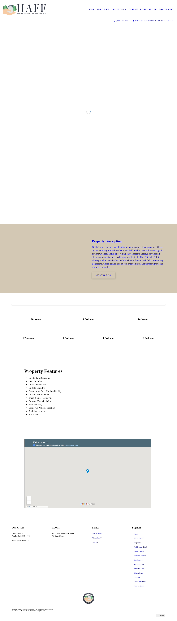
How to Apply (166, 9)
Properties (117, 9)
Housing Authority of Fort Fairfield (154, 21)
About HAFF (103, 9)
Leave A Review (148, 9)
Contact (133, 9)
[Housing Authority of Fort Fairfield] (24, 9)
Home (91, 9)
